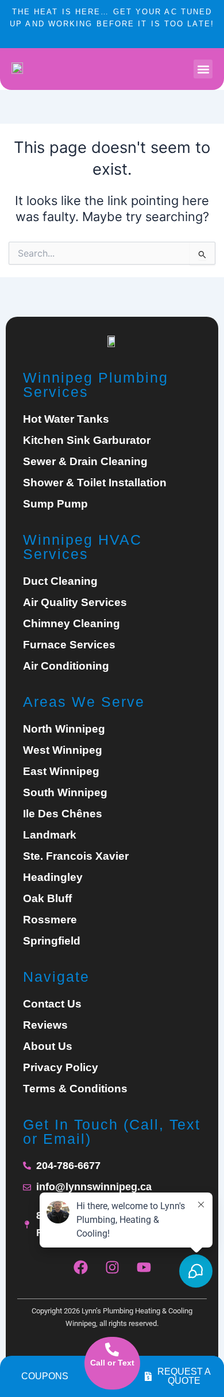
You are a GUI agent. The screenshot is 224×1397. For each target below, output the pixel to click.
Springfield (51, 941)
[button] (203, 69)
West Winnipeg (62, 750)
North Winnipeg (64, 729)
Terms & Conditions (75, 1089)
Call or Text (112, 1362)
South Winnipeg (65, 792)
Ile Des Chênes (62, 814)
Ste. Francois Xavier (76, 856)
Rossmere (50, 920)
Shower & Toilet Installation (95, 483)
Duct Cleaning (60, 581)
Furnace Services (69, 645)
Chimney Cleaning (71, 623)
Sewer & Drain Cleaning (85, 461)
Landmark (49, 835)
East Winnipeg (61, 771)
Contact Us (52, 1004)
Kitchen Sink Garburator (86, 440)
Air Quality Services (75, 602)
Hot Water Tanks (66, 419)
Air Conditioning (66, 666)
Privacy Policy (60, 1067)
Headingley (53, 877)
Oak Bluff (47, 898)
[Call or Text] (112, 1349)
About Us (47, 1046)
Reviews (45, 1025)
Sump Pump (55, 504)
